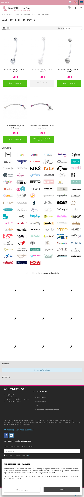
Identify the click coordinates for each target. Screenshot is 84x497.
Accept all (62, 490)
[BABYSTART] (75, 164)
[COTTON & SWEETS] (62, 177)
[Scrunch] (62, 244)
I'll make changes (22, 490)
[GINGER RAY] (21, 198)
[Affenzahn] (35, 156)
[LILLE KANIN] (22, 211)
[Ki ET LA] (62, 204)
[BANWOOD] (22, 170)
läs (29, 455)
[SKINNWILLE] (22, 251)
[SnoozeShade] (35, 250)
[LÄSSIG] (48, 218)
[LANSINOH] (8, 211)
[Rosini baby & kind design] (48, 245)
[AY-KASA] (76, 156)
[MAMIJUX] (8, 224)
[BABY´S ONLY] (48, 164)
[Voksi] (48, 258)
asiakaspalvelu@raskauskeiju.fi (20, 429)
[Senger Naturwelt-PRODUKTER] (8, 251)
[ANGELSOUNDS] (62, 156)
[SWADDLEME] (76, 251)
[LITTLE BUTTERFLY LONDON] (48, 211)
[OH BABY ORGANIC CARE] (76, 231)
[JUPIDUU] (48, 204)
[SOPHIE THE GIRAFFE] (62, 251)
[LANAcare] (73, 204)
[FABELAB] (35, 189)
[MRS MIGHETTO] (35, 231)
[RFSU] (21, 245)
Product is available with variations (42, 139)
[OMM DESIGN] (22, 238)
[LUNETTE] (35, 218)
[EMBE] (8, 190)
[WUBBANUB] (8, 263)
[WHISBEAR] (62, 257)
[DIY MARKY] (7, 184)
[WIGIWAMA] (76, 257)
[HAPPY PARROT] (32, 198)
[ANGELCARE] (48, 157)
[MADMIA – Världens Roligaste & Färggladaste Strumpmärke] (62, 217)
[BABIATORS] (22, 163)
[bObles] (62, 170)
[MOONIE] (22, 230)
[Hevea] (49, 196)
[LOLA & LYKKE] (76, 211)
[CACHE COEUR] (20, 177)
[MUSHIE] (49, 231)
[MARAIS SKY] (35, 224)
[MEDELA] (49, 224)
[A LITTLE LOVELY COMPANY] (22, 156)
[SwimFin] (8, 258)
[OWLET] (35, 237)
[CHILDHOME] (49, 176)
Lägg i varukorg (15, 83)
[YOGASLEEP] (22, 264)
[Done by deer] (22, 184)
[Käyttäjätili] (75, 7)
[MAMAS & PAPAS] (76, 218)
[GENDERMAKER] (8, 196)
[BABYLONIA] (62, 163)
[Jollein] (34, 204)
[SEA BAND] (76, 243)
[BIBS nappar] (35, 170)
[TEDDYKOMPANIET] (22, 258)
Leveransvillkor (40, 401)
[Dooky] (35, 183)
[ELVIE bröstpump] (76, 184)
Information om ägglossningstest (47, 410)
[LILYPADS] (34, 211)
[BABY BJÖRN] (35, 162)
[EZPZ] (21, 191)
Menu (7, 2)
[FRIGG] (62, 190)
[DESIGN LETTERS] (73, 177)
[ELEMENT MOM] (49, 184)
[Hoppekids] (62, 196)
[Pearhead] (49, 237)
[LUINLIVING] (22, 217)
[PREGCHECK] (76, 237)
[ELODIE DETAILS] (60, 184)
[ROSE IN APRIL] (32, 245)
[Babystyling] (8, 169)
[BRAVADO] (8, 177)
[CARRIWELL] (35, 176)
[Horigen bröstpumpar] (76, 197)
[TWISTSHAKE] (35, 257)
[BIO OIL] (49, 169)
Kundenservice (40, 397)
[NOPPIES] (62, 230)
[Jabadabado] (22, 203)
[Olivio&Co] (8, 238)
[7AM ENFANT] (8, 157)
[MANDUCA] (22, 224)
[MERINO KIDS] (62, 224)
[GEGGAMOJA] (76, 189)
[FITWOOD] (49, 190)
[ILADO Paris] (8, 203)
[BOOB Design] (76, 170)
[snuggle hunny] (49, 251)
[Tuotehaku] (81, 7)
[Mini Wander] (76, 225)
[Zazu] (35, 264)
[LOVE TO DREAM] (5, 218)
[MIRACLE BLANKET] (8, 231)
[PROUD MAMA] (8, 245)
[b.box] (8, 164)
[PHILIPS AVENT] (62, 238)
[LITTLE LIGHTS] (62, 210)
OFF (36, 406)
